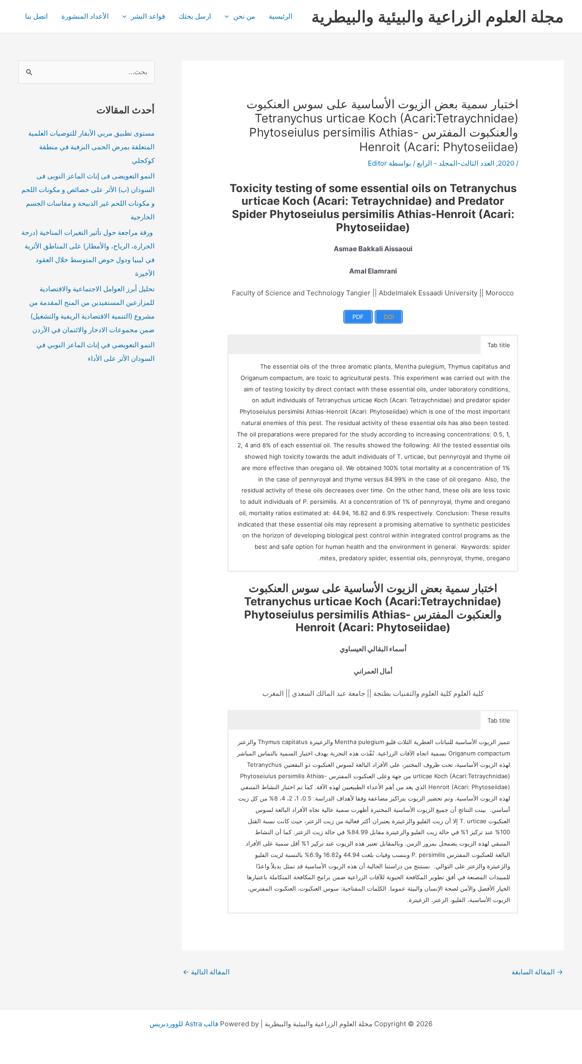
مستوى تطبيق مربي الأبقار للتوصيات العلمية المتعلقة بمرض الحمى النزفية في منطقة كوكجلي (91, 147)
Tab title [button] (498, 345)
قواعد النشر (148, 16)
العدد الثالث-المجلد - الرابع (455, 163)
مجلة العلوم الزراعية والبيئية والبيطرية (437, 16)
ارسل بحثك (195, 16)
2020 (506, 163)
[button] (229, 16)
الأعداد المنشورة (85, 16)
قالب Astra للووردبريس (184, 1023)
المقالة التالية (206, 972)
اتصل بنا (36, 16)
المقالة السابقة (537, 972)
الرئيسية (280, 16)
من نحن (244, 16)
